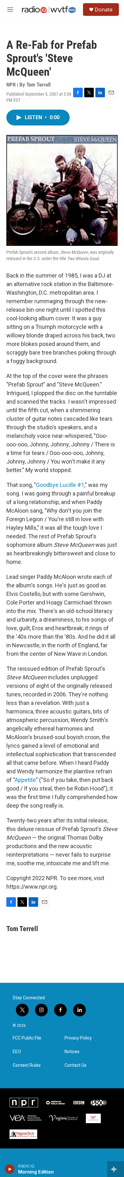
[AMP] (56, 1102)
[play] (10, 1169)
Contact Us (75, 1065)
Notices (72, 1051)
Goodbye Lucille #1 (60, 485)
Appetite (25, 780)
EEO (17, 1051)
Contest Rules (27, 1065)
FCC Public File (27, 1038)
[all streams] (115, 1169)
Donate (104, 9)
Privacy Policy (78, 1038)
